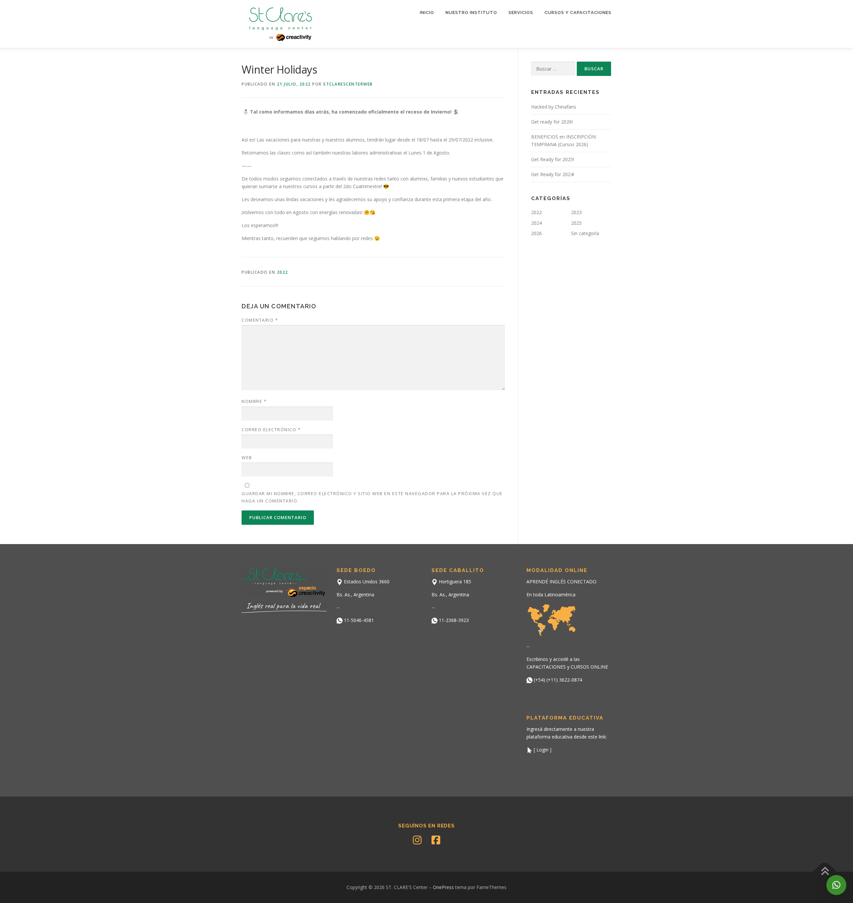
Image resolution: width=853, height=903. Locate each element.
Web (247, 457)
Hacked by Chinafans (553, 107)
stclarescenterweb (348, 84)
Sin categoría (585, 233)
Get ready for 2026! (552, 122)
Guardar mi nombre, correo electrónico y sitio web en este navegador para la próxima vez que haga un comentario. (372, 497)
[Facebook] (436, 840)
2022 (282, 272)
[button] (836, 885)
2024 (536, 223)
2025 (576, 223)
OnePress (443, 887)
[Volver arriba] (825, 872)
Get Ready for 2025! (552, 159)
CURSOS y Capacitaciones (577, 12)
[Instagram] (417, 840)
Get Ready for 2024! (552, 174)
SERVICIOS (520, 12)
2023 (576, 212)
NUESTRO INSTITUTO (471, 12)
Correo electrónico (271, 430)
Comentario (260, 320)
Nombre (254, 401)
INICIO (427, 12)
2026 (536, 233)
